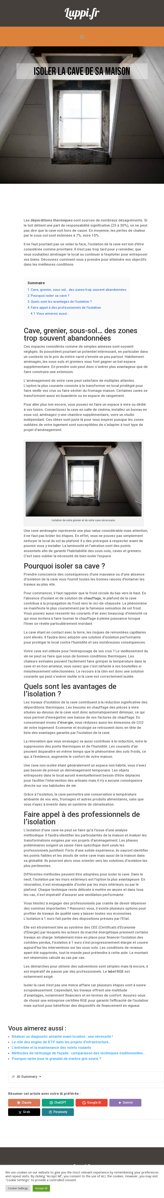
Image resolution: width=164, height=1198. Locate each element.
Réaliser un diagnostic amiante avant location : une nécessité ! (62, 1036)
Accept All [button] (41, 1188)
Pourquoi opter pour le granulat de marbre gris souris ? (56, 1058)
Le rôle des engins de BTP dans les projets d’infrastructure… (61, 1042)
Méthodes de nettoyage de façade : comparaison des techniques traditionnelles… (78, 1053)
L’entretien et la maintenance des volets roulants (51, 1047)
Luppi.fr (82, 12)
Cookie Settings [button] (18, 1188)
